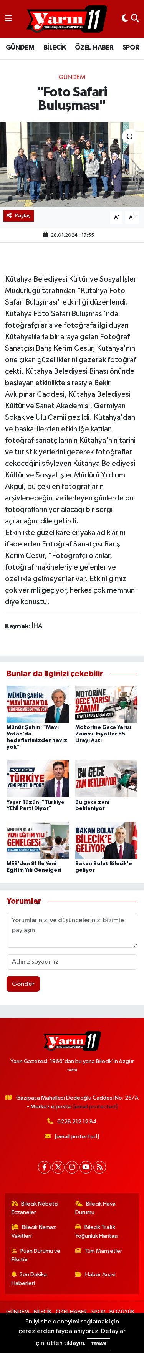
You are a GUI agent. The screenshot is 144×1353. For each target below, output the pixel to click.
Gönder (23, 984)
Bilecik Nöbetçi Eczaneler (35, 1208)
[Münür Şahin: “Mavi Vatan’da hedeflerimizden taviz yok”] (38, 704)
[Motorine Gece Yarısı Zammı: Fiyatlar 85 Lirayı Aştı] (106, 704)
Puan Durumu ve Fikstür (36, 1255)
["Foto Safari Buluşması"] (72, 164)
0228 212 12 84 (77, 1121)
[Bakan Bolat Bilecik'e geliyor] (106, 840)
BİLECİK (54, 47)
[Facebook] (44, 1167)
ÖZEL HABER (94, 47)
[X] (58, 1167)
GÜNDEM (20, 47)
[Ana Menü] (8, 19)
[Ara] (135, 19)
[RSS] (99, 1167)
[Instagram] (72, 1167)
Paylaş (23, 216)
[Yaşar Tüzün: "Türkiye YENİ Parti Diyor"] (38, 778)
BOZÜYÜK (121, 1312)
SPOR (130, 47)
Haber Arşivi (100, 1274)
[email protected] (95, 1107)
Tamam (98, 1343)
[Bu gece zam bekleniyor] (106, 778)
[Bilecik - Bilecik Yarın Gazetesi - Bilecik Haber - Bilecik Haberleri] (66, 19)
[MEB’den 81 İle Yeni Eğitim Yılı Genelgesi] (38, 840)
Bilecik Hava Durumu (95, 1208)
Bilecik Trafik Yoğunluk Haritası (96, 1231)
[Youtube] (85, 1167)
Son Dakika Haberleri (29, 1279)
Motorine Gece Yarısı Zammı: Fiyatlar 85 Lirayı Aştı (103, 734)
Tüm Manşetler (103, 1251)
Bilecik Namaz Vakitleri (34, 1231)
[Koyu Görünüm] (125, 19)
